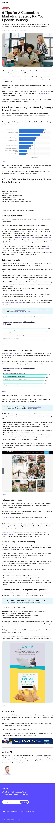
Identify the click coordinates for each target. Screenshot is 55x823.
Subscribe (24, 802)
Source (4, 161)
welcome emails (10, 353)
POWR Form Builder (20, 310)
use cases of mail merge (15, 302)
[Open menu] (52, 2)
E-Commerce (6, 8)
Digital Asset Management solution (24, 237)
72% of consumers (7, 364)
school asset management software (18, 242)
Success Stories (30, 811)
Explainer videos (7, 517)
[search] (49, 2)
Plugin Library (14, 811)
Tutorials (22, 811)
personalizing (44, 93)
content (18, 246)
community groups (7, 534)
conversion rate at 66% (34, 407)
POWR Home (5, 811)
